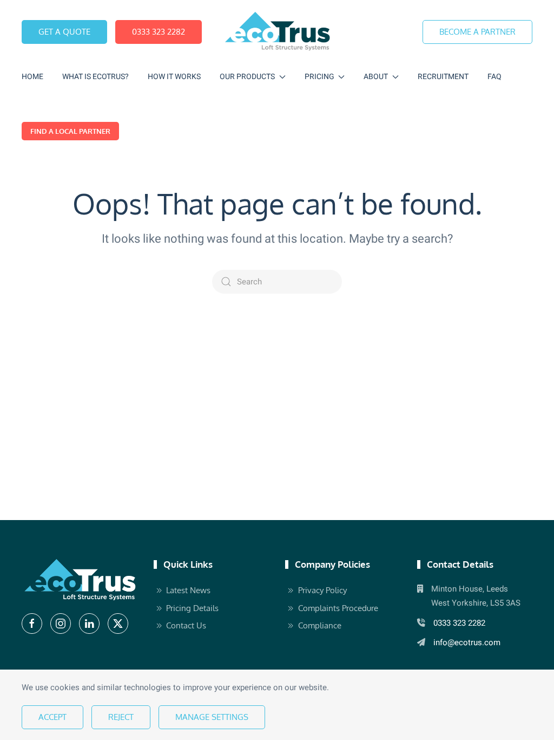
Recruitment (443, 76)
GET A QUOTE (64, 32)
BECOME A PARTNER (477, 32)
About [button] (376, 76)
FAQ (494, 76)
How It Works (174, 76)
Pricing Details (192, 608)
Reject (121, 717)
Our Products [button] (247, 76)
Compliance (319, 625)
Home (32, 76)
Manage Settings (211, 717)
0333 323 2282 (158, 32)
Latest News (188, 590)
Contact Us (186, 625)
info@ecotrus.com (466, 642)
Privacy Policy (322, 590)
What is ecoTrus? (95, 76)
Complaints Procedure (338, 608)
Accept (52, 717)
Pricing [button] (319, 76)
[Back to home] (277, 32)
